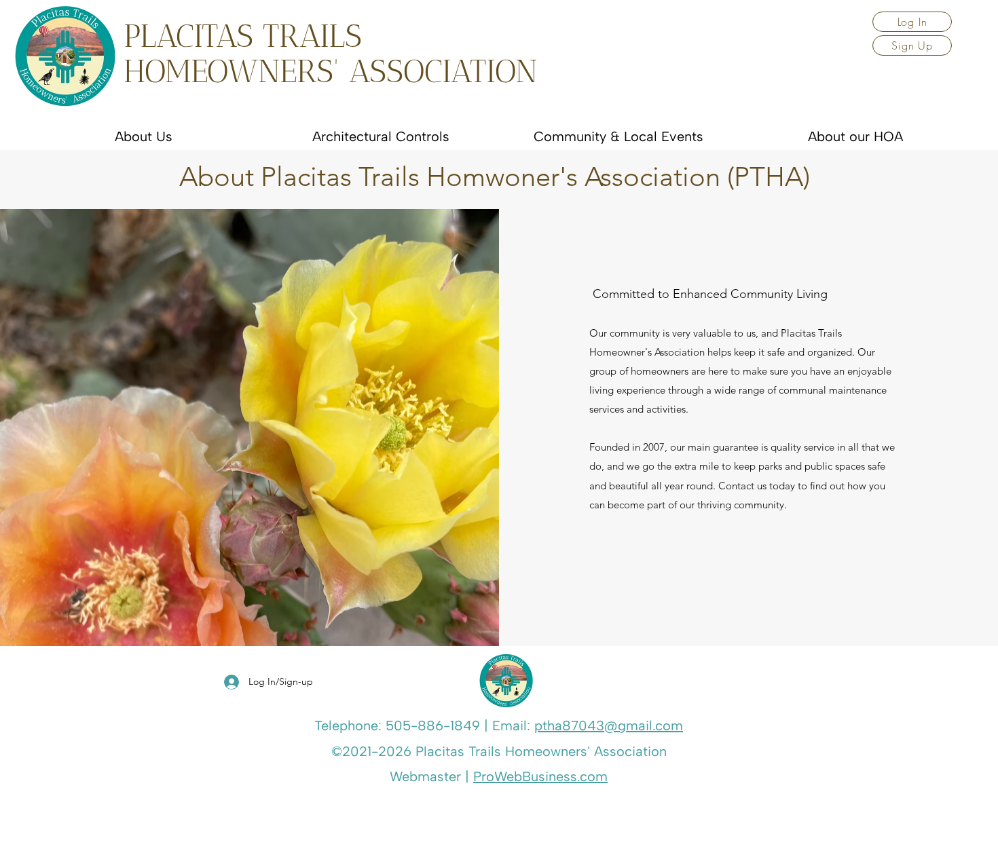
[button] (912, 22)
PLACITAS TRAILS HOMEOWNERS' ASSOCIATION (331, 53)
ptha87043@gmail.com (608, 725)
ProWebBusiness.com (540, 776)
